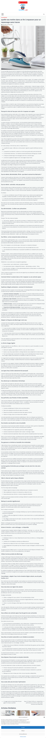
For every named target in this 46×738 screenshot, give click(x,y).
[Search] (44, 14)
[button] (44, 717)
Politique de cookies (23, 736)
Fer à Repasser (4, 17)
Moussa (3, 24)
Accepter (23, 727)
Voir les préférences (23, 734)
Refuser (23, 730)
